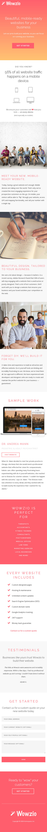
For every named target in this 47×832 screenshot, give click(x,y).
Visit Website (11, 455)
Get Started (23, 46)
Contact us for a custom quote (23, 631)
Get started (23, 791)
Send (23, 759)
